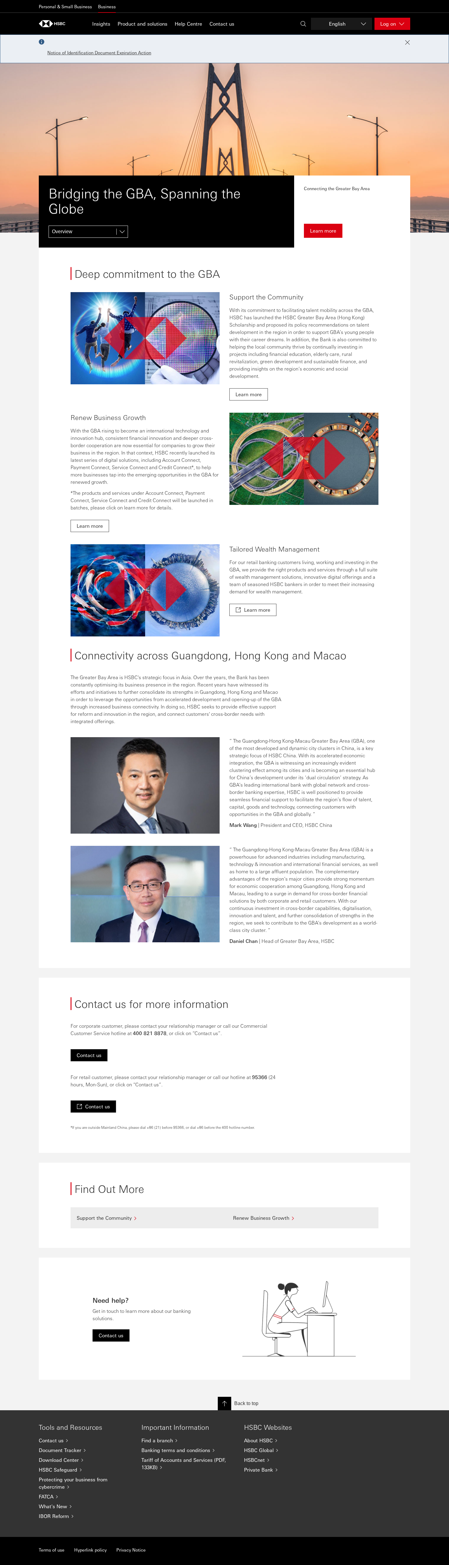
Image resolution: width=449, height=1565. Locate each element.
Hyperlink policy (90, 1549)
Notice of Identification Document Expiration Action (99, 52)
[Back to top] (224, 1403)
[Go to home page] (54, 23)
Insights (101, 23)
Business (107, 6)
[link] (248, 394)
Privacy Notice (131, 1549)
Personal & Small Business (65, 6)
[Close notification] (407, 42)
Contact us (222, 23)
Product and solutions (142, 23)
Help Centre (188, 23)
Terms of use (51, 1549)
